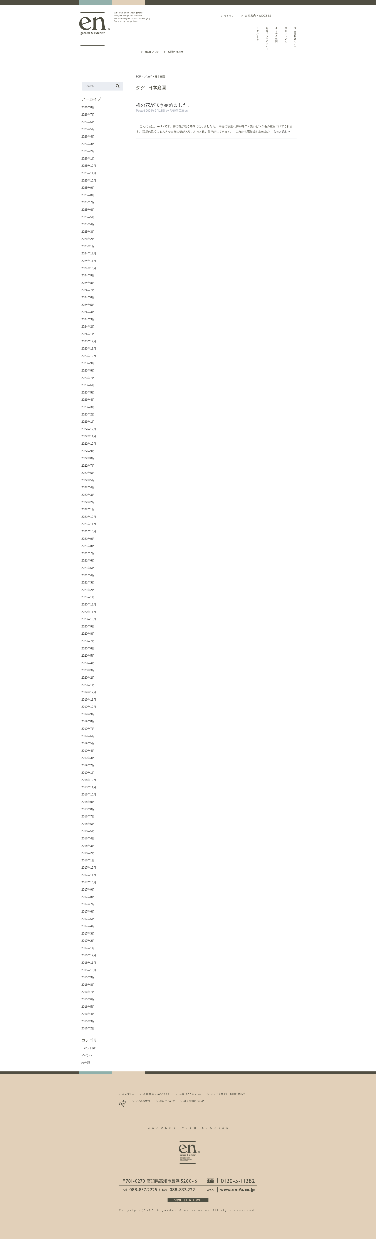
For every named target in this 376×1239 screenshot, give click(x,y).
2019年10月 (88, 706)
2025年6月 (88, 209)
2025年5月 (88, 217)
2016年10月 (88, 970)
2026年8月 (88, 107)
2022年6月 (88, 472)
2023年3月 (88, 407)
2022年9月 (88, 451)
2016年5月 (88, 1006)
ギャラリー (231, 16)
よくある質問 (276, 38)
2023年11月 (88, 348)
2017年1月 (88, 948)
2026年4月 (88, 136)
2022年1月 (88, 509)
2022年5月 (88, 480)
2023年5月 (88, 392)
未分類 (85, 1062)
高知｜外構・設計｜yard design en (94, 29)
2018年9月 (88, 802)
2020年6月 (88, 648)
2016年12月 (88, 955)
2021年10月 (88, 531)
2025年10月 (88, 180)
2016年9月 (88, 977)
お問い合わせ (174, 51)
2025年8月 (88, 195)
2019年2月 (88, 765)
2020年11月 (88, 612)
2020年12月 (88, 604)
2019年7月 (88, 728)
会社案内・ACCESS (257, 15)
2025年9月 (88, 187)
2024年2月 (88, 326)
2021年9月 (88, 538)
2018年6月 (88, 823)
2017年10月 (88, 882)
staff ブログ (150, 51)
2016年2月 (88, 1028)
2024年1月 (88, 334)
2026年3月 (88, 144)
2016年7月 (88, 992)
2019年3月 (88, 758)
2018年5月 (88, 831)
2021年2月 (88, 590)
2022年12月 (88, 429)
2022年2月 (88, 502)
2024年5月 (88, 304)
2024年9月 (88, 275)
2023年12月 (88, 341)
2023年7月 (88, 378)
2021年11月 (88, 524)
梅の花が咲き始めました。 (164, 105)
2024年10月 (88, 268)
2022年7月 (88, 465)
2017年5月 (88, 919)
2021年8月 (88, 546)
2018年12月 (88, 780)
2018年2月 (88, 853)
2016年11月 (88, 962)
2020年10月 (88, 619)
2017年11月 (88, 875)
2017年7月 (88, 904)
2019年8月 (88, 721)
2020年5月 (88, 655)
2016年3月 (88, 1021)
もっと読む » (281, 131)
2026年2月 (88, 151)
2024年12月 (88, 253)
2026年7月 (88, 114)
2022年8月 (88, 458)
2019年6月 (88, 736)
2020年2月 (88, 677)
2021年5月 (88, 568)
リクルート (257, 38)
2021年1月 (88, 597)
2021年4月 (88, 575)
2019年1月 (88, 772)
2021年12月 (88, 516)
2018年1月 (88, 860)
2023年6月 (88, 385)
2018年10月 (88, 794)
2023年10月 (88, 356)
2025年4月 (88, 224)
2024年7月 (88, 290)
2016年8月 (88, 984)
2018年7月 (88, 816)
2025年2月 (88, 238)
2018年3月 (88, 845)
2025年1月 (88, 246)
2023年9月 (88, 363)
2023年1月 (88, 421)
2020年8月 (88, 633)
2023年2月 (88, 414)
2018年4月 (88, 838)
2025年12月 (88, 165)
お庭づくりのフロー (267, 38)
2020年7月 (88, 641)
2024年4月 (88, 312)
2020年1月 (88, 685)
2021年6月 (88, 560)
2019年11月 (88, 699)
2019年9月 (88, 714)
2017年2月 (88, 940)
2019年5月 (88, 743)
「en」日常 (88, 1048)
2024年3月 (88, 319)
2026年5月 (88, 129)
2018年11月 (88, 787)
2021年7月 (88, 553)
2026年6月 (88, 122)
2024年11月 (88, 260)
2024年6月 (88, 297)
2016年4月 (88, 1013)
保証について (285, 38)
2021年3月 (88, 582)
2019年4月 (88, 750)
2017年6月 (88, 911)
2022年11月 (88, 436)
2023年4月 (88, 399)
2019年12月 (88, 692)
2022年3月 (88, 494)
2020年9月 (88, 626)
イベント (87, 1055)
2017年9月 (88, 889)
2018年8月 (88, 809)
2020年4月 (88, 663)
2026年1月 (88, 158)
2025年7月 (88, 202)
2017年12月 (88, 867)
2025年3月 (88, 231)
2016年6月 (88, 999)
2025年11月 (88, 173)
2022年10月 (88, 443)
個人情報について (295, 38)
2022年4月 (88, 487)
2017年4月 (88, 926)
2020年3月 (88, 670)
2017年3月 (88, 933)
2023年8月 (88, 370)
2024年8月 (88, 282)
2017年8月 (88, 897)
